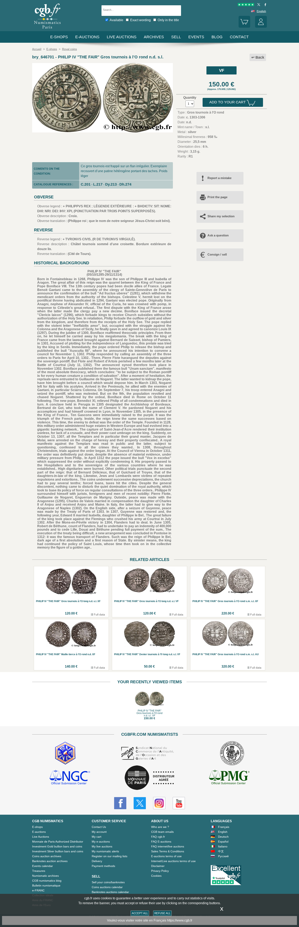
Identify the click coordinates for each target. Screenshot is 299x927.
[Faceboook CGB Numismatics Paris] (120, 803)
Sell (176, 37)
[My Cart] (244, 26)
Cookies (156, 875)
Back (259, 57)
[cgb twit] (258, 5)
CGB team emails (162, 831)
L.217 (98, 184)
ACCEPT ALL (140, 913)
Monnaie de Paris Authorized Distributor (57, 841)
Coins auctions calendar (107, 887)
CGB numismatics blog (46, 880)
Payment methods (103, 866)
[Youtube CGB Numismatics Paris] (179, 803)
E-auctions (87, 37)
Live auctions (121, 37)
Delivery (97, 861)
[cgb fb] (264, 5)
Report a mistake (219, 178)
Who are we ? (160, 827)
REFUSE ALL (162, 913)
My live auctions (102, 846)
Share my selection (221, 216)
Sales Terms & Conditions (167, 851)
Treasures (38, 870)
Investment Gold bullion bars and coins (57, 846)
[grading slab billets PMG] (229, 778)
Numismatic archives (45, 875)
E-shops (59, 37)
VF (221, 70)
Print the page (217, 197)
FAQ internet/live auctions (167, 846)
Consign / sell (217, 254)
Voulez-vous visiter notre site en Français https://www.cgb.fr (149, 920)
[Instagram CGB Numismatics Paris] (159, 803)
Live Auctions (40, 836)
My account (99, 831)
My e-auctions (101, 841)
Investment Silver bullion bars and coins (57, 851)
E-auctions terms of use (166, 856)
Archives (154, 37)
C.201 (86, 184)
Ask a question (218, 235)
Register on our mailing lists (109, 856)
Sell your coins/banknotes (108, 882)
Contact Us (99, 827)
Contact (239, 37)
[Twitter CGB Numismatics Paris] (140, 803)
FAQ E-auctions (161, 841)
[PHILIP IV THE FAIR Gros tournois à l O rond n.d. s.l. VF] (102, 131)
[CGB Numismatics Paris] (47, 29)
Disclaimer (158, 866)
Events (196, 37)
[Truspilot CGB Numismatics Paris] (246, 5)
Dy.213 (111, 184)
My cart (96, 836)
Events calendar (42, 866)
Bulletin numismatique (46, 885)
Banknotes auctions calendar (110, 892)
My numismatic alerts (105, 851)
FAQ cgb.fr (158, 836)
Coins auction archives (46, 856)
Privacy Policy (160, 870)
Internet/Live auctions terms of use (173, 861)
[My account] (261, 26)
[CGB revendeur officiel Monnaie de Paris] (149, 777)
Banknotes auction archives (50, 861)
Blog (217, 37)
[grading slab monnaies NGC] (69, 778)
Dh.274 (125, 184)
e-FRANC (38, 890)
